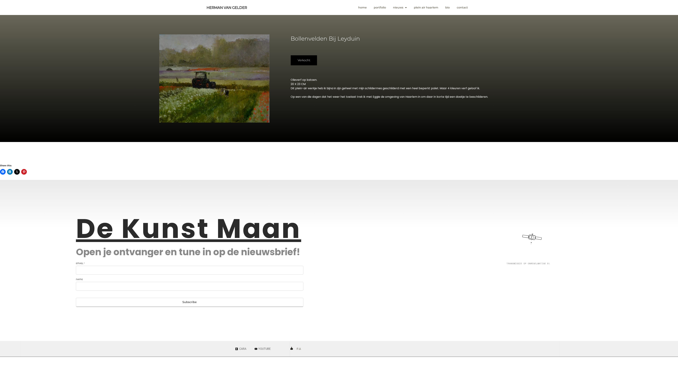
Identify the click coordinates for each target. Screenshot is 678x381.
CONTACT (462, 7)
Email (80, 263)
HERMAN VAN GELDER (227, 7)
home (362, 7)
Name (79, 279)
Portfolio (380, 7)
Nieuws (398, 7)
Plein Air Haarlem (426, 7)
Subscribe (189, 302)
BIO (447, 7)
